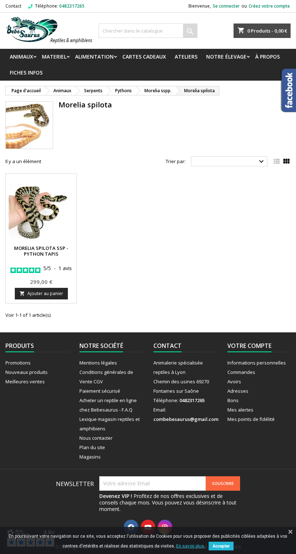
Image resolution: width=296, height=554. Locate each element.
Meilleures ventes (25, 381)
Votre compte (249, 346)
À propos (267, 56)
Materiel (54, 56)
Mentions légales (98, 362)
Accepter (221, 546)
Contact (13, 6)
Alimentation (94, 56)
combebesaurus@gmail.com (185, 419)
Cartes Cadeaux (144, 56)
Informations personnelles (256, 362)
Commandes (241, 372)
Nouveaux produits (26, 372)
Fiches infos (26, 72)
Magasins (90, 456)
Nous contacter (96, 438)
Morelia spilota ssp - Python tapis (41, 251)
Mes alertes (240, 409)
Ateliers (186, 56)
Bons (233, 400)
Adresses (237, 391)
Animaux (21, 56)
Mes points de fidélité (251, 419)
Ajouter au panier (41, 293)
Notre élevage (226, 56)
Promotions (18, 362)
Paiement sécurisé (99, 391)
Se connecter (226, 6)
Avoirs (234, 381)
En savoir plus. (190, 546)
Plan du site (92, 447)
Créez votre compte (269, 6)
